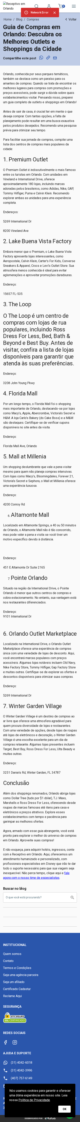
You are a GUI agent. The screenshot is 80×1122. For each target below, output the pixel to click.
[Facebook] (5, 1042)
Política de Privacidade (34, 1100)
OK (64, 1109)
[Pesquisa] (36, 6)
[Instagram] (15, 1042)
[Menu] (74, 6)
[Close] (54, 13)
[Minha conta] (49, 6)
